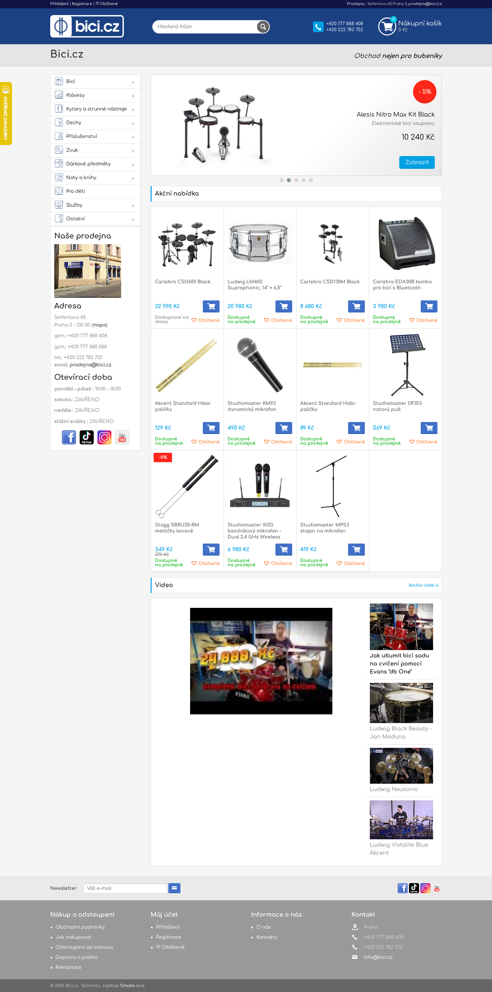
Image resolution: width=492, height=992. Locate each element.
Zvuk (72, 150)
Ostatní (75, 218)
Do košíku (211, 306)
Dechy (73, 122)
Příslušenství (81, 136)
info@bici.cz (378, 957)
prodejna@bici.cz (425, 4)
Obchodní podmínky (80, 927)
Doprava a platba (77, 957)
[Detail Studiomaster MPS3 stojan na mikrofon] (332, 486)
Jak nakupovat (73, 937)
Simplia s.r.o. (132, 985)
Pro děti (75, 191)
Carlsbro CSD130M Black (330, 281)
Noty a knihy (81, 177)
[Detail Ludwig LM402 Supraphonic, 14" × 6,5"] (260, 243)
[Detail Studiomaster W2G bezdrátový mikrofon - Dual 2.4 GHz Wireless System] (260, 486)
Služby (74, 205)
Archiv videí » (423, 585)
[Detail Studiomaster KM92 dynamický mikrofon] (260, 365)
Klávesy (75, 95)
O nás (263, 927)
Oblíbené (108, 4)
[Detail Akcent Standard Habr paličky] (332, 365)
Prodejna (355, 4)
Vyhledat (263, 26)
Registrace (82, 4)
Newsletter (63, 888)
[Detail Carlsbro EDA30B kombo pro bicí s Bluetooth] (405, 243)
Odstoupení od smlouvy (84, 947)
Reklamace (69, 967)
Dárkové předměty (88, 163)
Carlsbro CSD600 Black (183, 281)
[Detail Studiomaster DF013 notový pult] (405, 365)
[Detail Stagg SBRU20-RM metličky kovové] (187, 486)
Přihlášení (59, 4)
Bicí (70, 81)
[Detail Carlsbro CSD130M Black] (332, 243)
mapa (99, 325)
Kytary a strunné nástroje (96, 109)
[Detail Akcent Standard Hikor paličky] (187, 365)
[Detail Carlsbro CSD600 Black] (187, 243)
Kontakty (266, 937)
